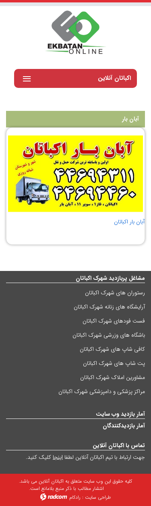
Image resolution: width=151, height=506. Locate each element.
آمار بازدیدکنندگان (124, 425)
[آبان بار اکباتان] (75, 174)
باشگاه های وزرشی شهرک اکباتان (108, 335)
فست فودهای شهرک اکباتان (114, 321)
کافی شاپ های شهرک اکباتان (112, 349)
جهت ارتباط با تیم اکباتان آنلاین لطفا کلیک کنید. (85, 457)
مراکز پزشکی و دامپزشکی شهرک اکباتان (101, 391)
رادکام (75, 497)
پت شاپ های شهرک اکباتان (114, 363)
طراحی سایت (98, 497)
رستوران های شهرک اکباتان (115, 292)
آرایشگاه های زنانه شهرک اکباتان (109, 306)
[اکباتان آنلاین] (75, 33)
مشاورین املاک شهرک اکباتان (112, 377)
